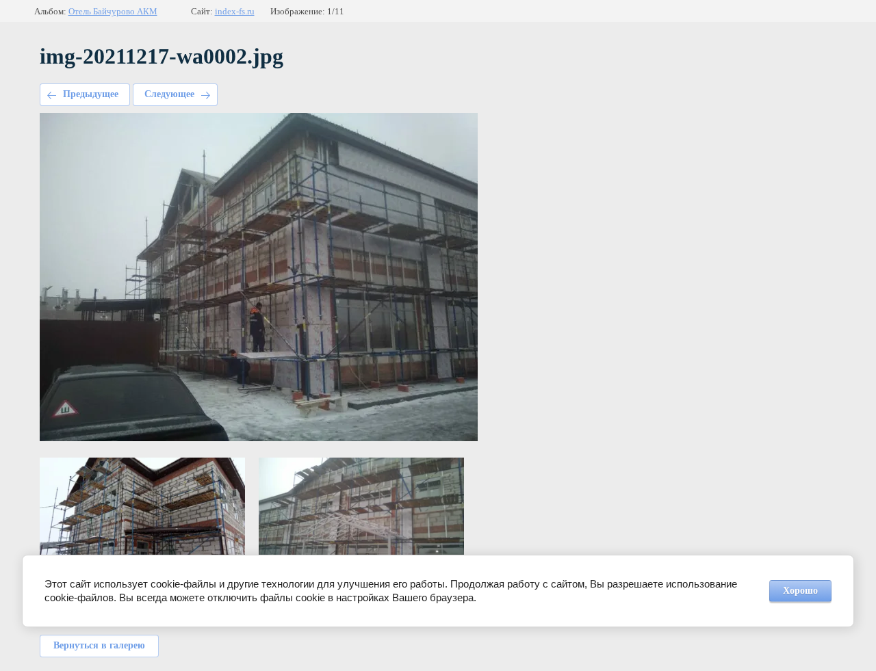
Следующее (169, 94)
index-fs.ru (235, 11)
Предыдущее (90, 94)
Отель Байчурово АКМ (112, 11)
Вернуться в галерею (99, 645)
